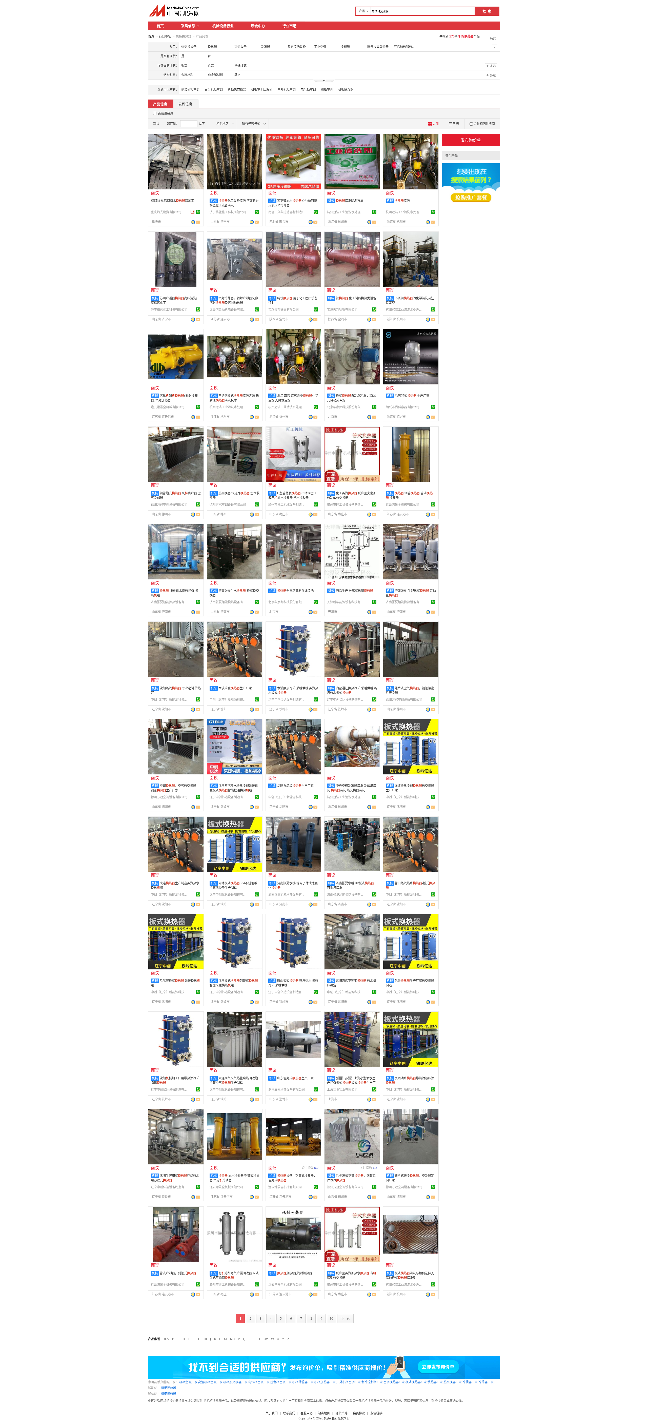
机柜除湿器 (345, 89)
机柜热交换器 (237, 89)
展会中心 (258, 25)
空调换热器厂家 (394, 1382)
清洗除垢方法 (349, 201)
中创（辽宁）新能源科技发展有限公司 (170, 699)
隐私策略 (341, 1413)
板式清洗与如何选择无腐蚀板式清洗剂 (410, 1275)
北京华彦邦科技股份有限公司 (346, 407)
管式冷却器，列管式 (178, 1273)
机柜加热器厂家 (325, 1382)
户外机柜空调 (286, 89)
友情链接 (376, 1413)
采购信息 (188, 25)
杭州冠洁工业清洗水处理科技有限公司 (346, 212)
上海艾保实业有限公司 (342, 1089)
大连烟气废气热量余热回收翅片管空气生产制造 (234, 1080)
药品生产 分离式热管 (354, 591)
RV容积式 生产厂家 (412, 396)
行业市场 (289, 25)
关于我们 (272, 1413)
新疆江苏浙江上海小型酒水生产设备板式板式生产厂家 (351, 1082)
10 (331, 1318)
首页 (160, 25)
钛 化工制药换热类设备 (356, 298)
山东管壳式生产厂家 (295, 1078)
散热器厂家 (435, 1382)
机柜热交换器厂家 (235, 1382)
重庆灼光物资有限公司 (166, 212)
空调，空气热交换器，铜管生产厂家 (175, 788)
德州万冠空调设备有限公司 (169, 504)
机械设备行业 (223, 25)
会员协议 (359, 1413)
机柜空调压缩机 (261, 89)
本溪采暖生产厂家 (235, 688)
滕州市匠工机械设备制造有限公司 (287, 504)
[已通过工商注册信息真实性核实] (198, 212)
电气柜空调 (308, 89)
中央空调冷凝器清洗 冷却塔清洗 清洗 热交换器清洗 (351, 788)
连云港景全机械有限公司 (167, 407)
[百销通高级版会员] (193, 212)
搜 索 (487, 11)
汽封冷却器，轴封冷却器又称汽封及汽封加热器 (234, 300)
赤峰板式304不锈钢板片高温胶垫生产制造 (233, 885)
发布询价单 (471, 140)
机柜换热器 (168, 1388)
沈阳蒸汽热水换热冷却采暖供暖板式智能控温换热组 (234, 788)
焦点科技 (330, 1418)
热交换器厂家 (452, 1382)
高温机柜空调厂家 (210, 1382)
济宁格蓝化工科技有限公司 (228, 212)
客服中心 (306, 1413)
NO (232, 1339)
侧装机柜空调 (190, 89)
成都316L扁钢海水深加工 (172, 201)
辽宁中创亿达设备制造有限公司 (287, 699)
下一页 (345, 1318)
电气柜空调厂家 (259, 1382)
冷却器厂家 (486, 1382)
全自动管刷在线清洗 (295, 591)
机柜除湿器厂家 (303, 1382)
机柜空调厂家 (188, 1382)
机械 (214, 201)
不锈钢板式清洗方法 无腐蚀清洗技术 (234, 398)
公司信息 (185, 104)
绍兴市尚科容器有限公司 (402, 407)
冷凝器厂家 (470, 1382)
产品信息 (160, 104)
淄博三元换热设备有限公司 (286, 1089)
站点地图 (324, 1413)
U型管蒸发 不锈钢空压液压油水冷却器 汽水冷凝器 (292, 495)
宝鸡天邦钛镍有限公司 (283, 309)
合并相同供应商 (484, 124)
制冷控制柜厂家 (372, 1382)
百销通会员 (165, 113)
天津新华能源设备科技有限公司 (346, 602)
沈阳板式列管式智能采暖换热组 (234, 983)
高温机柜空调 (214, 89)
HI (205, 1339)
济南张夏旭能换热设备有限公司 (170, 602)
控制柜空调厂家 (281, 1382)
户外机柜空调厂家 (348, 1382)
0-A (166, 1339)
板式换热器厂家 (416, 1382)
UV (266, 1339)
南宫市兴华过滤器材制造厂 (286, 212)
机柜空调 (327, 89)
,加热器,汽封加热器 (294, 1273)
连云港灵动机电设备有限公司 (229, 309)
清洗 (402, 201)
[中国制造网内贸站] (174, 10)
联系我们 (289, 1413)
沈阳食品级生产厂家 (295, 786)
